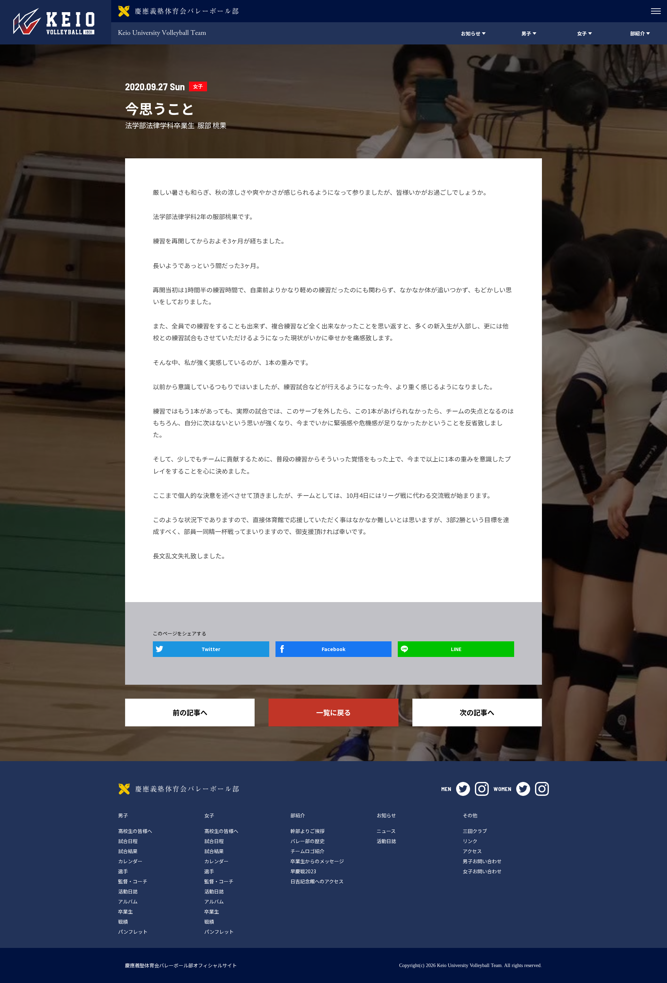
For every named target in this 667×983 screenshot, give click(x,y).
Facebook (333, 648)
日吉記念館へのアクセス (317, 881)
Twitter (210, 648)
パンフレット (133, 931)
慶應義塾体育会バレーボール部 (178, 788)
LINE (456, 648)
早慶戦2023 (303, 871)
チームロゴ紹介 (307, 851)
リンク (470, 841)
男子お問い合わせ (482, 861)
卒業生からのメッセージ (317, 861)
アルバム (128, 901)
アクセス (472, 851)
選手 (123, 871)
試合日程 (128, 841)
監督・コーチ (132, 881)
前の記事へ (190, 712)
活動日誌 (128, 891)
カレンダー (130, 861)
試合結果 (128, 851)
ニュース (386, 830)
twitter (463, 789)
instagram (482, 789)
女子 (198, 86)
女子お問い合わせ (482, 871)
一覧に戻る (333, 712)
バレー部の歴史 (307, 841)
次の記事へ (477, 712)
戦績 (123, 921)
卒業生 (125, 911)
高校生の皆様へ (135, 830)
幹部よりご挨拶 (307, 830)
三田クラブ (475, 830)
